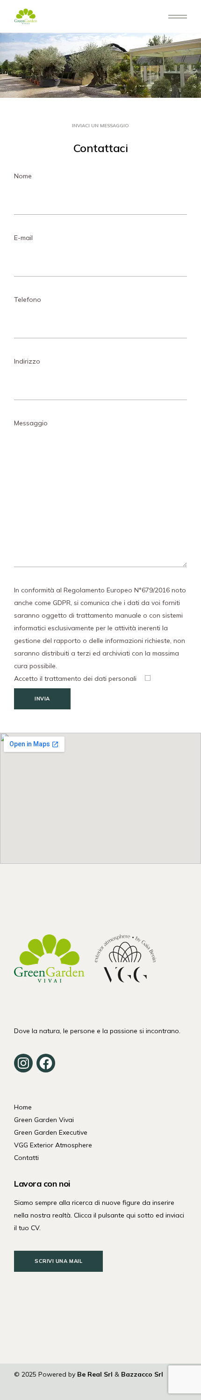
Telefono (27, 299)
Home (23, 1107)
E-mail (23, 237)
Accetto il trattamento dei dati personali (76, 678)
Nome (23, 176)
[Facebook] (45, 1063)
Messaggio (31, 423)
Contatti (26, 1157)
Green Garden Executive (50, 1132)
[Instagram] (23, 1063)
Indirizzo (27, 361)
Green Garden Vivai (44, 1120)
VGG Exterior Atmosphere (53, 1145)
